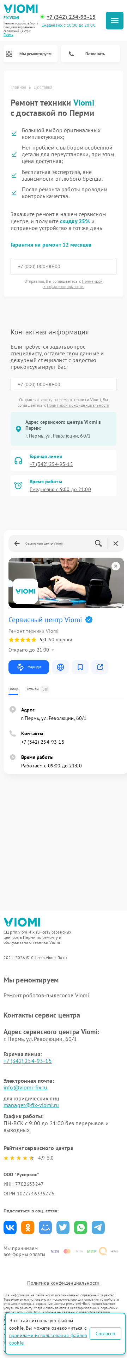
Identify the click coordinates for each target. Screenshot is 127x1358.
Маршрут (34, 667)
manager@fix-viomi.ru (31, 1105)
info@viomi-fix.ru (26, 1087)
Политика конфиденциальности (63, 1283)
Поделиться (10, 1227)
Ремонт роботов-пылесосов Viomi (46, 995)
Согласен (105, 1333)
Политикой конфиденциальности (73, 283)
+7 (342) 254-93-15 (71, 16)
